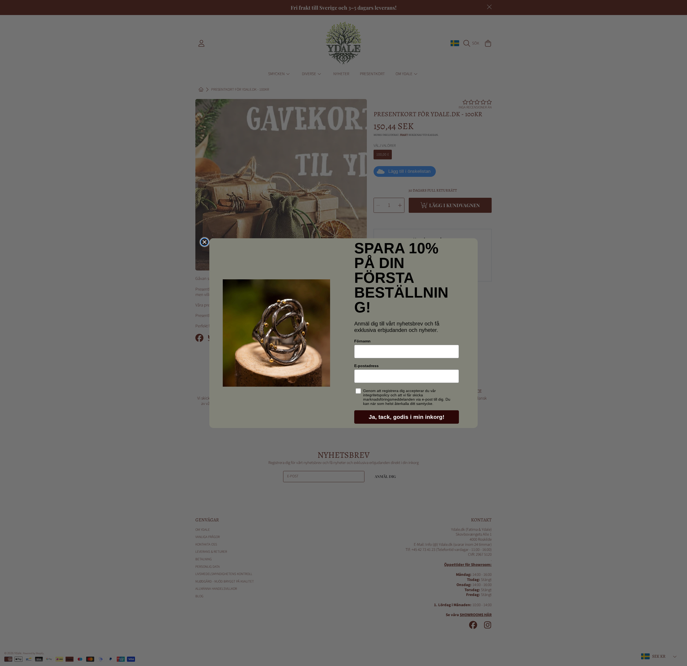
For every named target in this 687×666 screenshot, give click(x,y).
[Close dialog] (204, 242)
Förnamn (362, 341)
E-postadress (366, 366)
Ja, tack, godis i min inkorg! (406, 417)
